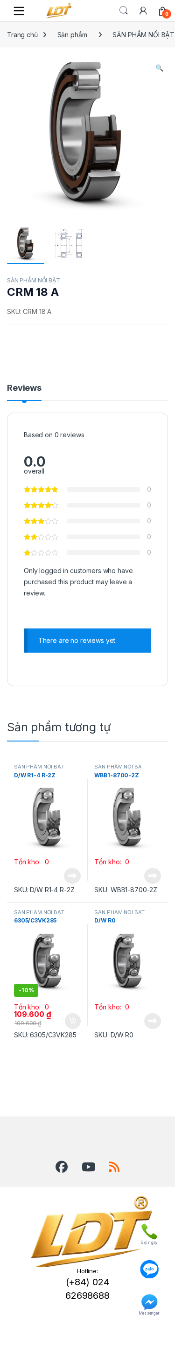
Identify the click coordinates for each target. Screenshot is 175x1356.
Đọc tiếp (72, 876)
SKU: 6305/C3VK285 (45, 1035)
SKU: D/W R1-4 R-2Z (44, 890)
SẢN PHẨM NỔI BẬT (33, 280)
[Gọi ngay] (149, 1229)
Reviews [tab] (24, 388)
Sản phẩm (72, 35)
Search (124, 11)
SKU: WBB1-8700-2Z (125, 890)
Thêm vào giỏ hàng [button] (71, 1021)
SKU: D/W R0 (113, 1035)
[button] (159, 67)
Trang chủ (22, 35)
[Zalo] (149, 1265)
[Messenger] (149, 1300)
